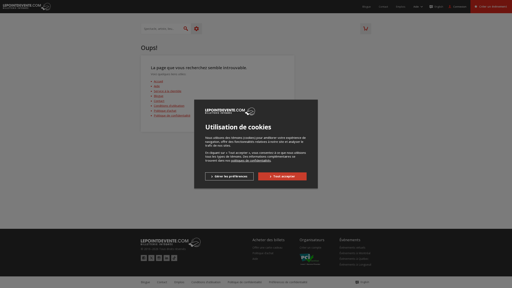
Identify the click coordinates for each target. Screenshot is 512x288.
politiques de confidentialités (251, 160)
